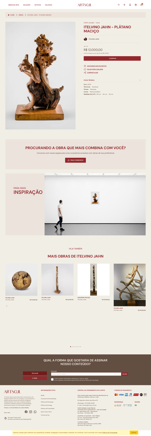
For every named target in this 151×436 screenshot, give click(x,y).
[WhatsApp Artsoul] (35, 411)
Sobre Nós (7, 412)
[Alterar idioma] (136, 405)
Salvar (124, 374)
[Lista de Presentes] (136, 5)
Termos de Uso (79, 380)
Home (12, 15)
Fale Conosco (76, 160)
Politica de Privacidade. (92, 380)
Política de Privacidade (47, 408)
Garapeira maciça (84, 297)
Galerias (48, 5)
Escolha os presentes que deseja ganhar (19, 419)
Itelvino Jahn (9, 298)
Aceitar (133, 432)
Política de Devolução (47, 402)
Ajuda (42, 395)
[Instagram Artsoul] (30, 411)
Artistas (37, 5)
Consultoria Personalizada (48, 399)
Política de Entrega (46, 405)
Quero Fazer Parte (46, 412)
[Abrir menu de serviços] (124, 5)
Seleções (26, 5)
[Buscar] (119, 5)
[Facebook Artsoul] (26, 411)
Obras (21, 15)
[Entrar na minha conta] (130, 4)
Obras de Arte (13, 5)
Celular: (54, 371)
